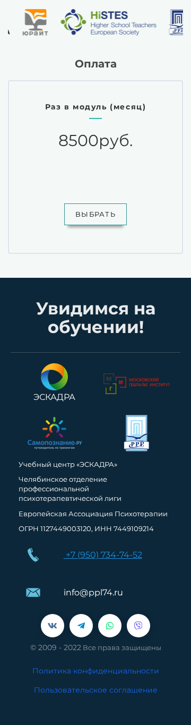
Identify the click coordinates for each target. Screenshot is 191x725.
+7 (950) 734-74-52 (104, 555)
